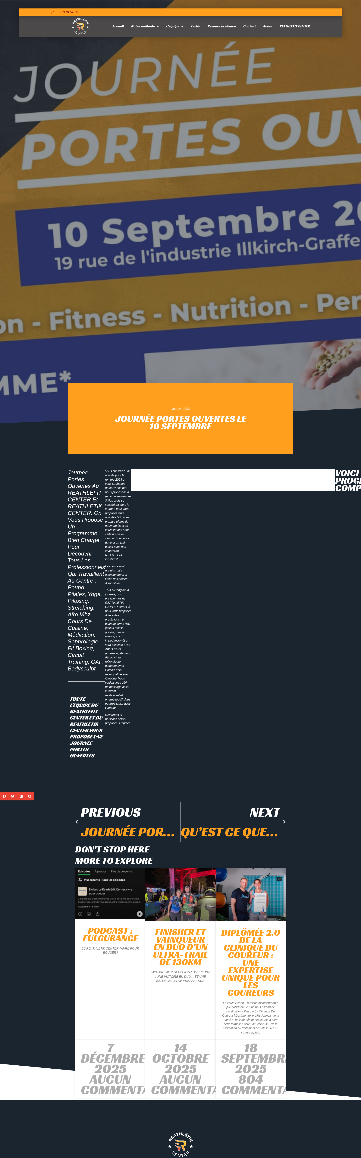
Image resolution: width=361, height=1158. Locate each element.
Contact (249, 26)
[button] (4, 796)
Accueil (118, 26)
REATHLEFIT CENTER (295, 26)
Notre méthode (143, 26)
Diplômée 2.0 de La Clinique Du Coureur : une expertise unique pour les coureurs (250, 962)
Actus (267, 26)
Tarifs (195, 26)
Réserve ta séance (222, 26)
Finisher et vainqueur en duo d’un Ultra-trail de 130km (180, 947)
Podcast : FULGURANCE (110, 934)
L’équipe (172, 26)
